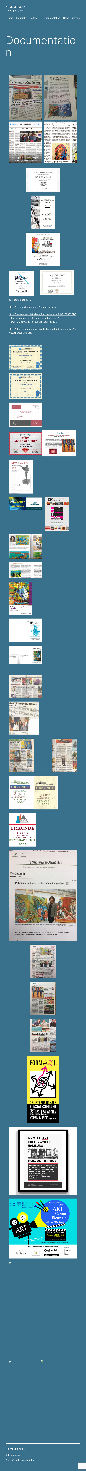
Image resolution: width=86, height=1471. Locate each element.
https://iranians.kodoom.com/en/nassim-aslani (33, 307)
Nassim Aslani (16, 6)
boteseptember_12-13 (20, 300)
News (66, 18)
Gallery (33, 18)
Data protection (13, 1455)
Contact (76, 18)
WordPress (31, 1460)
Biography (21, 18)
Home (10, 18)
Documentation (52, 18)
